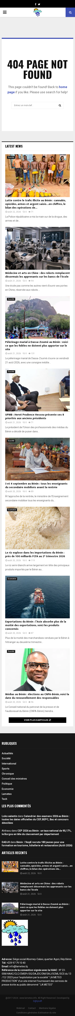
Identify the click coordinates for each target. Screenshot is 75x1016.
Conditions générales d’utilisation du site (36, 1012)
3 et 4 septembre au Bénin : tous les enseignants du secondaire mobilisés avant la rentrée (36, 485)
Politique (7, 783)
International (9, 763)
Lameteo (7, 794)
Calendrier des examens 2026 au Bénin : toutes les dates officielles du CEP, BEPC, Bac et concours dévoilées (36, 819)
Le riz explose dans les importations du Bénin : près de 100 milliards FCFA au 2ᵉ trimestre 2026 (35, 554)
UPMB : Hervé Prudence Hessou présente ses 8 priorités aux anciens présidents (34, 416)
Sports (5, 768)
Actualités (7, 753)
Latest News (13, 146)
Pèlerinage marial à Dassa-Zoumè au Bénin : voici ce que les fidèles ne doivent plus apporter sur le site (36, 346)
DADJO (6, 842)
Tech (10, 230)
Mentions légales (47, 1008)
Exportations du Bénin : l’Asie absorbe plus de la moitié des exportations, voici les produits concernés (35, 625)
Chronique (8, 773)
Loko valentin (9, 816)
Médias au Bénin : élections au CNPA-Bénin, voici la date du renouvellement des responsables (37, 696)
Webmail (20, 1008)
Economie (12, 510)
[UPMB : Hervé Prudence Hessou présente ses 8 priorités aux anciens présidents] (37, 390)
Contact (32, 1008)
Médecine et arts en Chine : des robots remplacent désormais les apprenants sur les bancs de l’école (37, 275)
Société (11, 157)
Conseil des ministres (14, 778)
